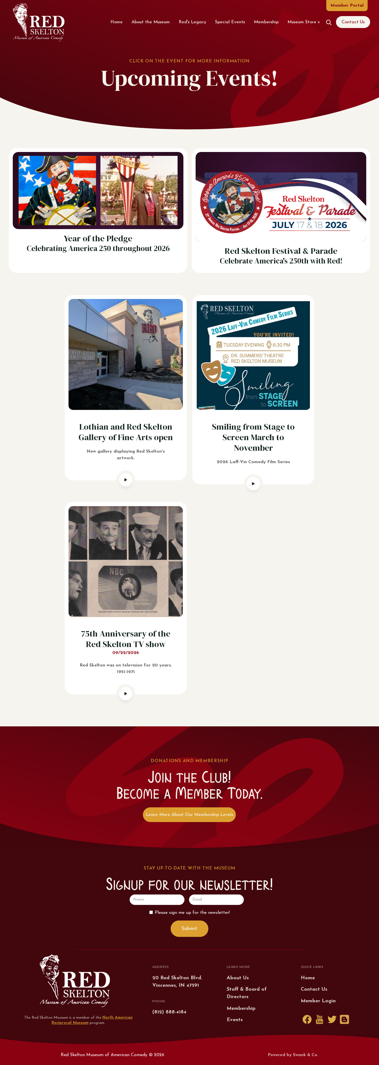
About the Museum (151, 22)
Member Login (318, 1001)
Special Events (230, 22)
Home (116, 22)
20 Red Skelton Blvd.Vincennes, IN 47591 (177, 982)
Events (235, 1020)
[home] (38, 22)
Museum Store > (303, 22)
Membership (266, 22)
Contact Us (353, 22)
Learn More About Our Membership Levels (189, 815)
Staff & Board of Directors (247, 993)
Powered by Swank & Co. (293, 1055)
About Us (238, 978)
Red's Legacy (192, 22)
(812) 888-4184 (169, 1012)
